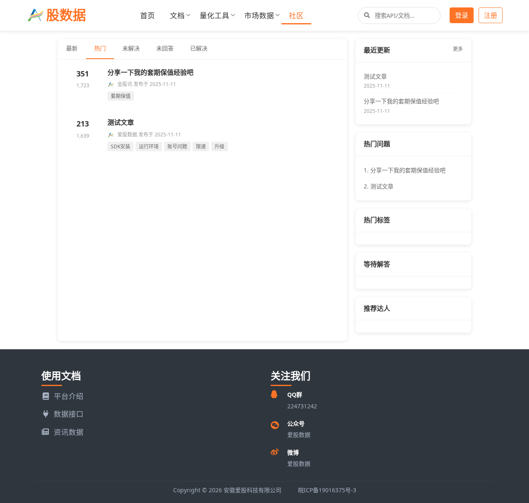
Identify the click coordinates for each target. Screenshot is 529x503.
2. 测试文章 (378, 186)
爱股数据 (298, 463)
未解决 (131, 48)
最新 (72, 48)
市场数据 (259, 15)
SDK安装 (120, 146)
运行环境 (149, 146)
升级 (219, 146)
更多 (458, 48)
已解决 (198, 48)
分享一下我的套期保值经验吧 (150, 72)
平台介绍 (68, 396)
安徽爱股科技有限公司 (252, 490)
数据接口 (68, 414)
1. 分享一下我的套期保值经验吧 (405, 170)
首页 (147, 15)
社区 (296, 15)
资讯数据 (68, 432)
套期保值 (121, 96)
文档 (177, 15)
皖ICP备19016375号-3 (327, 490)
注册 (490, 15)
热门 (100, 48)
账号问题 (177, 146)
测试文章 (120, 122)
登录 (461, 15)
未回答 (165, 48)
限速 (201, 146)
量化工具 (214, 15)
